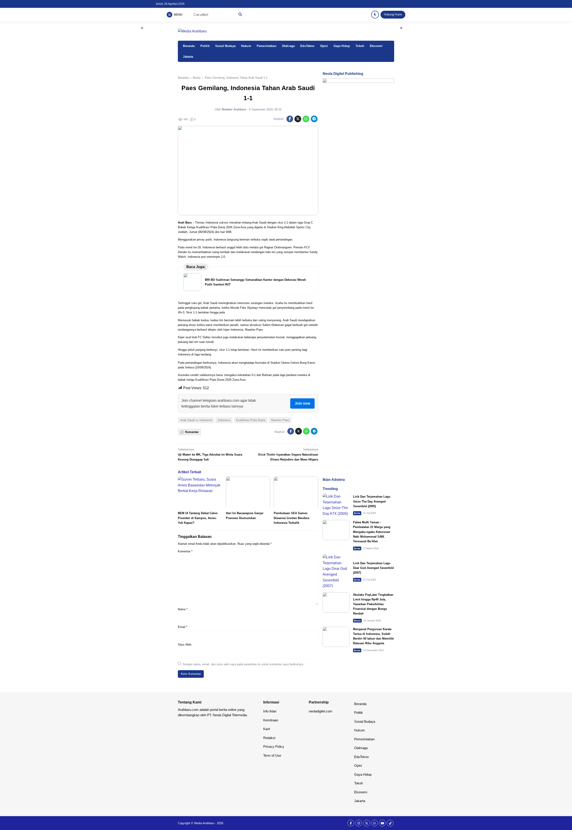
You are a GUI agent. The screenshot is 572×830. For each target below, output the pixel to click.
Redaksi (269, 738)
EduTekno (307, 46)
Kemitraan (270, 720)
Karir (266, 729)
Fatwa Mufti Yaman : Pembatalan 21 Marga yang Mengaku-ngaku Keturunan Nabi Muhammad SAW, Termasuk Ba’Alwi (371, 532)
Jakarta (188, 56)
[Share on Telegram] (314, 119)
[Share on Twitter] (297, 119)
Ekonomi (376, 46)
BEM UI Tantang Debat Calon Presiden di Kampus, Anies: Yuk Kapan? (198, 517)
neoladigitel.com (320, 711)
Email (182, 627)
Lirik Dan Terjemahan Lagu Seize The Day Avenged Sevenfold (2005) (371, 501)
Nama (182, 609)
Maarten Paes (280, 420)
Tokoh (359, 46)
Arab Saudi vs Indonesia (196, 420)
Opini (324, 46)
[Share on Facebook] (289, 119)
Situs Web (184, 644)
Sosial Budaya (225, 46)
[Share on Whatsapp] (306, 119)
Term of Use (272, 755)
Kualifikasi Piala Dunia (250, 420)
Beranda (189, 46)
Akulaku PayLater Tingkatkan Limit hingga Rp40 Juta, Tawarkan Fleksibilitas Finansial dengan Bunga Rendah (373, 604)
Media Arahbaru (204, 823)
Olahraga (288, 46)
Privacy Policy (273, 746)
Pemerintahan (266, 46)
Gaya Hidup (342, 46)
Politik (205, 46)
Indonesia (224, 420)
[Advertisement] (358, 445)
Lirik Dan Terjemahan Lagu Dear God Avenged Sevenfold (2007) (373, 568)
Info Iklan (269, 711)
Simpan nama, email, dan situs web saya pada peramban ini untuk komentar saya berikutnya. (243, 664)
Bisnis (357, 620)
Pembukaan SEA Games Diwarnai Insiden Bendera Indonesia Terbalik (291, 517)
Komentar (185, 551)
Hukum (246, 46)
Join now (302, 403)
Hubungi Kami (393, 14)
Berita (357, 513)
